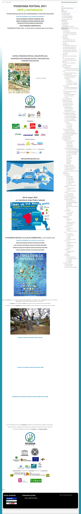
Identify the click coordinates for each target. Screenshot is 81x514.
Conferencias (70, 228)
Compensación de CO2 (72, 242)
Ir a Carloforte (70, 81)
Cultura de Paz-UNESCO (67, 17)
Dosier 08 (67, 217)
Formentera (70, 158)
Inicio (3, 2)
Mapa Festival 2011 (69, 110)
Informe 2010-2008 (67, 262)
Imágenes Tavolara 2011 (70, 132)
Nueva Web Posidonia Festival (67, 8)
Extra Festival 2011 (69, 108)
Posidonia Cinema (71, 182)
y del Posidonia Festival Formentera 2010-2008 (30, 245)
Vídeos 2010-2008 (69, 264)
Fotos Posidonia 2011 (68, 101)
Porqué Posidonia (71, 251)
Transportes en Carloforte (72, 84)
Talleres (69, 189)
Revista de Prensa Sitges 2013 (70, 62)
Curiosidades (70, 225)
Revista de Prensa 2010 (70, 166)
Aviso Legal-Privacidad (31, 498)
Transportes (70, 127)
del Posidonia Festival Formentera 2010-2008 (30, 242)
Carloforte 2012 (67, 67)
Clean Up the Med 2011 (68, 135)
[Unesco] (29, 476)
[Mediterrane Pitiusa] (39, 468)
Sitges (65, 42)
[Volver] (3, 489)
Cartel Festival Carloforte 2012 (71, 75)
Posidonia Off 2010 (69, 169)
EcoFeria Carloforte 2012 (70, 77)
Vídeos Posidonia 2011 (68, 103)
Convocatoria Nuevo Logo (68, 19)
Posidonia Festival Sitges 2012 (71, 87)
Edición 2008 (66, 216)
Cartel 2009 (68, 175)
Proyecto (69, 155)
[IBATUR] (43, 461)
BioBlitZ (69, 238)
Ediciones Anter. (64, 28)
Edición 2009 (66, 173)
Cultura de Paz (69, 205)
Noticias (67, 254)
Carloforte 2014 (66, 29)
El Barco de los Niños (72, 239)
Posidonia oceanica (66, 13)
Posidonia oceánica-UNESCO (73, 151)
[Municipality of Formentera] (16, 461)
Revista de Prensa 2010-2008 (71, 267)
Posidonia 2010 (67, 139)
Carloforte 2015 (66, 23)
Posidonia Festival (66, 14)
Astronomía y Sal (71, 180)
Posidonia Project (67, 136)
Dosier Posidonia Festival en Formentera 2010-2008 (30, 250)
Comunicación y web (71, 222)
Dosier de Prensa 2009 (70, 196)
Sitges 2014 (66, 38)
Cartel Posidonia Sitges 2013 (69, 58)
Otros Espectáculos (71, 188)
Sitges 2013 (65, 54)
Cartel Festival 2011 (69, 107)
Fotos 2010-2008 (69, 265)
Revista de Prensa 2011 (68, 104)
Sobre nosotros (64, 11)
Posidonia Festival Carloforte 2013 (70, 45)
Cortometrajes (70, 233)
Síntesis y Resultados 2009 (71, 198)
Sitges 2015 (65, 22)
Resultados (70, 219)
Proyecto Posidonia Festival (71, 120)
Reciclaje (69, 243)
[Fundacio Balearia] (34, 468)
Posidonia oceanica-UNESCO (71, 117)
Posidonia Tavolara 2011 (68, 129)
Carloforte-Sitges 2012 (67, 65)
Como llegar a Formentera (72, 258)
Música (69, 229)
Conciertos (70, 183)
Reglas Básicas (70, 146)
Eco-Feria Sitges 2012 (70, 95)
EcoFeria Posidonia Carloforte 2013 (70, 51)
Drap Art (69, 236)
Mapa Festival (70, 145)
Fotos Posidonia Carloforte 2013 (70, 48)
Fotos (69, 220)
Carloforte (66, 35)
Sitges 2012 (66, 85)
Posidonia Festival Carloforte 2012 (72, 68)
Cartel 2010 (70, 142)
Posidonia (67, 249)
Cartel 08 (67, 226)
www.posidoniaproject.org (30, 159)
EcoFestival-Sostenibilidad (68, 16)
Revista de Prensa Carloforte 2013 (70, 50)
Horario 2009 (70, 176)
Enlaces (62, 9)
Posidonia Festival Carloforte (69, 113)
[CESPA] (28, 468)
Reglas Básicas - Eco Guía (71, 111)
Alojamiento (70, 126)
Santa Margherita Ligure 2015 (68, 26)
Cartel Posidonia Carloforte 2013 (70, 47)
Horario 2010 (70, 143)
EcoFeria (69, 248)
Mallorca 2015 (65, 25)
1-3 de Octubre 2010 (30, 237)
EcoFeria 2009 (70, 179)
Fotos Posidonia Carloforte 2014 (70, 32)
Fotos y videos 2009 (69, 195)
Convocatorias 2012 (68, 98)
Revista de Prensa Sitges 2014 (70, 41)
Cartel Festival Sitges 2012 (71, 94)
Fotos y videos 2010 (69, 165)
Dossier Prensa (70, 223)
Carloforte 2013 (66, 44)
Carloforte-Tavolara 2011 (67, 100)
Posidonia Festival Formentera (71, 148)
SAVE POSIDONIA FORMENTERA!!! (71, 133)
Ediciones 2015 (64, 20)
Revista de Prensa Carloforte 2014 (70, 34)
